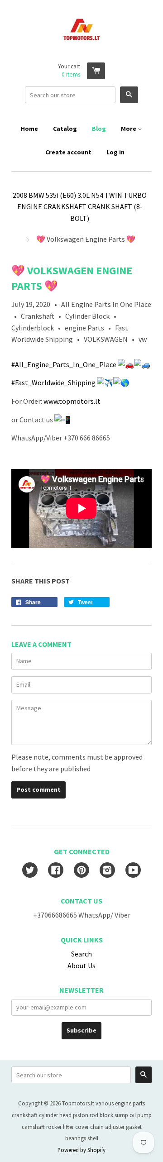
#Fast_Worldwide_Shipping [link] (53, 382)
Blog (99, 128)
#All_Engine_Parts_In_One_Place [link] (63, 364)
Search (81, 953)
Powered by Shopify (81, 1149)
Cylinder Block (87, 315)
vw (143, 339)
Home (29, 128)
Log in (115, 152)
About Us (81, 965)
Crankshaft (37, 315)
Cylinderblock (32, 327)
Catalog (65, 128)
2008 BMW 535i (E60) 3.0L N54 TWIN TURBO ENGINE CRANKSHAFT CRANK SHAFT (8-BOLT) (80, 207)
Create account (68, 152)
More (129, 128)
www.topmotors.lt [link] (72, 401)
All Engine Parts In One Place (106, 304)
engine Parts (84, 327)
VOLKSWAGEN (106, 339)
